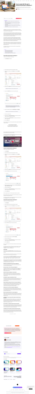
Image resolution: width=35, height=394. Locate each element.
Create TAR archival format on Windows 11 (9, 50)
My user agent (20, 389)
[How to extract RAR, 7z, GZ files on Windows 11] (18, 369)
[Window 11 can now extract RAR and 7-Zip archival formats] (12, 361)
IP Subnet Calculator (16, 389)
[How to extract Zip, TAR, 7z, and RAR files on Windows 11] (6, 361)
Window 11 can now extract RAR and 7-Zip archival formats (12, 364)
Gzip (15, 109)
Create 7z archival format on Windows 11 (9, 51)
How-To (9, 379)
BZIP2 (14, 109)
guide (5, 46)
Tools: (11, 389)
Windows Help (14, 379)
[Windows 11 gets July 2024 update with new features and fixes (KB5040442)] (6, 369)
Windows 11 (5, 29)
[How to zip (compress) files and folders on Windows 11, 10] (18, 361)
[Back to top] (17, 384)
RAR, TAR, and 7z (9, 34)
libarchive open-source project (17, 37)
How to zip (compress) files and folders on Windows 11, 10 (18, 364)
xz (16, 109)
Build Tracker (23, 389)
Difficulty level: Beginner (5, 379)
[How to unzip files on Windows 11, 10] (12, 369)
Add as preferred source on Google (17, 387)
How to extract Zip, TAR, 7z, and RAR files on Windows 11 (6, 364)
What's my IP (13, 389)
